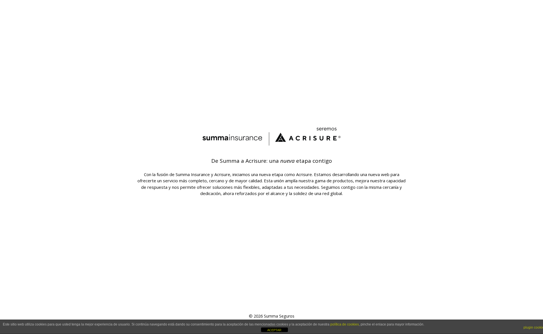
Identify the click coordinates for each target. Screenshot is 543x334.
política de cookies (344, 324)
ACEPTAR (274, 330)
